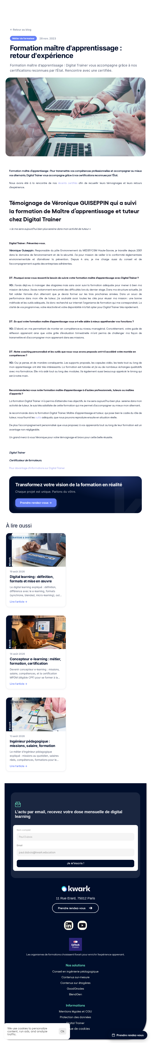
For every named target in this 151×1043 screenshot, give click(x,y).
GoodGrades (75, 988)
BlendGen (75, 994)
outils (38, 417)
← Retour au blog (20, 29)
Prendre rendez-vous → (36, 502)
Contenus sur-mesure (75, 977)
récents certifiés (68, 183)
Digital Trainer (75, 1023)
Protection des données (75, 1017)
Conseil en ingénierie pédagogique (75, 971)
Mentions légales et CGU (75, 1011)
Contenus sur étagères (75, 982)
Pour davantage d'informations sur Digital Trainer (37, 468)
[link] (36, 570)
